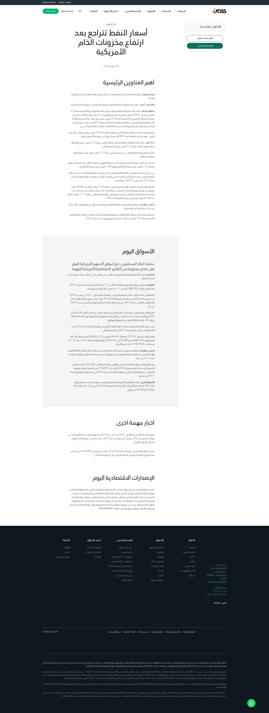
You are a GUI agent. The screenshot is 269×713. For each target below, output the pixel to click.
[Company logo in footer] (218, 548)
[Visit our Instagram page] (207, 640)
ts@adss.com (219, 591)
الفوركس (160, 557)
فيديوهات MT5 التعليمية (121, 561)
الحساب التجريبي (189, 552)
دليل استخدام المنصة (124, 575)
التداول (191, 540)
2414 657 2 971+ (216, 594)
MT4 (192, 561)
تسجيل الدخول (67, 11)
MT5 (192, 557)
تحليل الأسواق (94, 540)
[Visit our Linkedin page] (216, 640)
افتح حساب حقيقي (205, 38)
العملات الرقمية (157, 566)
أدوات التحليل (190, 566)
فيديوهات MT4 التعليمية (121, 557)
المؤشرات (160, 552)
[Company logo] (218, 11)
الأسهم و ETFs (157, 561)
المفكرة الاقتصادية (94, 547)
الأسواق (160, 540)
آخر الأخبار (97, 557)
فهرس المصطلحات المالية (122, 570)
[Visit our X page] (220, 640)
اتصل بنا (66, 552)
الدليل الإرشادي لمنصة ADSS (120, 566)
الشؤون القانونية (189, 632)
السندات (160, 570)
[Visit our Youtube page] (211, 640)
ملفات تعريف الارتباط (173, 632)
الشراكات (191, 575)
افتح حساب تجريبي (205, 45)
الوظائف (66, 547)
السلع (161, 575)
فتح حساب (50, 11)
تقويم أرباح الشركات (93, 552)
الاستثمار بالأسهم (157, 547)
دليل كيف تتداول (125, 547)
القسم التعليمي (124, 540)
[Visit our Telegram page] (203, 640)
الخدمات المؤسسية (187, 570)
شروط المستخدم (114, 632)
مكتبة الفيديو (127, 552)
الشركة (66, 540)
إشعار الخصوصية (158, 632)
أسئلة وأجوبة (127, 580)
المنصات (192, 547)
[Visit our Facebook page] (224, 640)
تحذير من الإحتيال (144, 632)
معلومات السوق (157, 580)
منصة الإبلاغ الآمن (62, 557)
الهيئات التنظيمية (129, 632)
